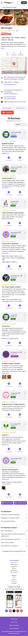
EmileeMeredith (15, 276)
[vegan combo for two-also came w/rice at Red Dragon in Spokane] (4, 377)
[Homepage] (8, 3)
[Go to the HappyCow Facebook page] (6, 610)
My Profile (14, 563)
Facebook (20, 54)
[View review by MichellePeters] (6, 354)
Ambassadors (14, 564)
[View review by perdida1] (6, 203)
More (2, 48)
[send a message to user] (20, 133)
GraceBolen (14, 424)
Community (14, 560)
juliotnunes (13, 102)
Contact (14, 579)
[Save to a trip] (22, 11)
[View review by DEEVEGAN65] (6, 134)
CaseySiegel (8, 92)
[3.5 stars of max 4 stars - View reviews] (4, 30)
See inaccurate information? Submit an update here (13, 535)
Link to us (14, 581)
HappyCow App (14, 587)
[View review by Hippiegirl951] (6, 234)
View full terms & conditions (9, 546)
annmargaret (18, 121)
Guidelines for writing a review (10, 518)
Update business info (10, 94)
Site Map (14, 583)
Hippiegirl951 (15, 232)
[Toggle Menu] (1, 2)
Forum (14, 568)
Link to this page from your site (10, 539)
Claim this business (10, 99)
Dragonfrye (14, 393)
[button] (14, 64)
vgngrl (13, 315)
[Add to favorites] (26, 11)
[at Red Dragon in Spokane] (4, 488)
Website (14, 54)
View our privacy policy (8, 521)
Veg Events (14, 566)
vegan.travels (15, 167)
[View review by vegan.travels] (6, 169)
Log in (24, 2)
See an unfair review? (7, 542)
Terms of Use (14, 622)
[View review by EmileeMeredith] (6, 277)
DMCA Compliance (14, 625)
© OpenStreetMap (19, 71)
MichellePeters (15, 352)
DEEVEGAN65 (15, 132)
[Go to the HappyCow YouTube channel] (10, 610)
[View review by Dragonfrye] (6, 395)
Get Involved (14, 572)
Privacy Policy (14, 619)
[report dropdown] (25, 133)
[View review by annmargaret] (6, 460)
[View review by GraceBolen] (6, 426)
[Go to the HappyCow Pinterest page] (17, 610)
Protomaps (11, 71)
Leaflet (6, 71)
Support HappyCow (14, 628)
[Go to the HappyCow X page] (14, 610)
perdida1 (13, 202)
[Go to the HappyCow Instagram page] (21, 610)
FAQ (14, 578)
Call (7, 54)
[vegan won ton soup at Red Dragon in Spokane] (9, 377)
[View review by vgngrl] (6, 317)
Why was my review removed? (10, 515)
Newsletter (14, 570)
